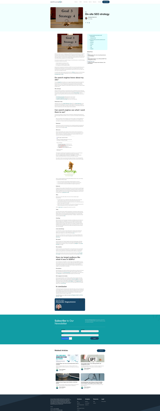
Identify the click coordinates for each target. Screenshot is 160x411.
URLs (91, 45)
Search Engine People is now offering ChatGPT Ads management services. (97, 59)
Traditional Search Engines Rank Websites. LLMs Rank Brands (96, 63)
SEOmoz (73, 72)
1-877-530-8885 (56, 408)
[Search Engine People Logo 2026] (56, 1)
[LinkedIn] (89, 22)
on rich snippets (70, 281)
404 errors (92, 42)
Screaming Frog (57, 74)
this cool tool (64, 283)
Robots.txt (92, 40)
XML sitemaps (76, 92)
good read (60, 207)
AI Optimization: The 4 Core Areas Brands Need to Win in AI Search (97, 55)
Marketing (90, 61)
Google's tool (78, 281)
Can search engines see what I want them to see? (97, 39)
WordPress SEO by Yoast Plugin (61, 99)
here (66, 127)
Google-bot (59, 82)
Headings (91, 48)
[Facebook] (86, 22)
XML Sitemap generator (60, 96)
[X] (87, 22)
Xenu (62, 74)
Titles (91, 47)
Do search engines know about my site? (95, 35)
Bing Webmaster (78, 103)
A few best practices (66, 272)
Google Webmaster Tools (67, 103)
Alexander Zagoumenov (66, 302)
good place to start (65, 192)
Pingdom (76, 243)
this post (59, 273)
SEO (86, 11)
